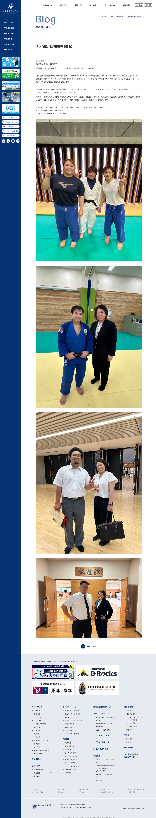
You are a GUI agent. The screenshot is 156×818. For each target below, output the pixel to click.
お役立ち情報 (131, 723)
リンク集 (34, 789)
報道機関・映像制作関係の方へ (136, 789)
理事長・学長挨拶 (40, 724)
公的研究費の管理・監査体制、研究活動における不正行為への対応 (105, 768)
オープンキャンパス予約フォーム (105, 718)
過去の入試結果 (70, 763)
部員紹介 (129, 739)
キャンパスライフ (96, 5)
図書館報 (129, 730)
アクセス (139, 5)
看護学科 (37, 776)
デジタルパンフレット (11, 122)
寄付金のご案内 (131, 792)
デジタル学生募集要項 (11, 131)
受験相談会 (10, 126)
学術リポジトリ (101, 780)
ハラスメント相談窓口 (72, 734)
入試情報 (10, 117)
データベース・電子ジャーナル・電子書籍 (135, 718)
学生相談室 (68, 730)
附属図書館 (128, 706)
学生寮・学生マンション (73, 720)
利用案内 (129, 710)
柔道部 (111, 16)
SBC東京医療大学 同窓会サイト (131, 755)
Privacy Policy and (97, 817)
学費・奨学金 (69, 746)
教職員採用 (8, 50)
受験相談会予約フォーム (104, 723)
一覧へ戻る (91, 646)
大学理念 (37, 710)
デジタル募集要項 (71, 759)
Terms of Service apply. (110, 817)
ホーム (104, 16)
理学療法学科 (38, 769)
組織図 (36, 734)
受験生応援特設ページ (102, 706)
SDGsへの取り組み (100, 749)
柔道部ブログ (121, 16)
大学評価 (37, 747)
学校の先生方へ (9, 28)
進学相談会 (99, 727)
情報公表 (37, 737)
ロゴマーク (38, 720)
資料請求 (148, 5)
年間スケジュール (71, 717)
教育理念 (37, 714)
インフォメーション (101, 735)
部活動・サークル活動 (72, 714)
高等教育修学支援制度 (41, 750)
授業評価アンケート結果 (42, 740)
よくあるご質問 (70, 753)
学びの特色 (63, 5)
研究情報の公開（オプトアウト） (105, 775)
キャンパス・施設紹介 (72, 710)
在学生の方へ (9, 33)
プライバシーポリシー (38, 792)
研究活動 (96, 755)
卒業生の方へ (9, 39)
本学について (47, 5)
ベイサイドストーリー (102, 742)
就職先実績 (38, 754)
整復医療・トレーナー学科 (43, 773)
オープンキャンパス (101, 713)
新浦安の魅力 (69, 724)
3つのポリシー (39, 717)
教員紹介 (37, 744)
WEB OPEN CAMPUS (103, 730)
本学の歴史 (38, 727)
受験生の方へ (9, 22)
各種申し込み (131, 714)
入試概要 (68, 743)
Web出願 (68, 749)
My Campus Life (71, 727)
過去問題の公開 (70, 769)
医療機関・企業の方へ (107, 792)
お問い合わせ (11, 135)
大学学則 (37, 730)
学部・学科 (78, 5)
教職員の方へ (9, 44)
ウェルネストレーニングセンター (105, 760)
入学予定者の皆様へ (72, 766)
